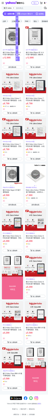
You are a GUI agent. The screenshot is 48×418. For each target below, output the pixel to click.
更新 (39, 403)
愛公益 (17, 55)
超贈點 (41, 13)
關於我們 (23, 409)
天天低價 (17, 32)
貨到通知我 (12, 67)
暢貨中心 (17, 23)
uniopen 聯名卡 (27, 13)
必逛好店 (17, 41)
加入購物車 (37, 67)
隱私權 (24, 414)
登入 (35, 3)
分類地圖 (32, 414)
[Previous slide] (3, 37)
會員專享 (17, 50)
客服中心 (15, 409)
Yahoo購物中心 (14, 3)
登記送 (17, 19)
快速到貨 (17, 28)
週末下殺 (17, 46)
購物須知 (32, 409)
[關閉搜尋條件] (14, 8)
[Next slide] (21, 37)
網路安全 (16, 414)
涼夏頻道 (17, 37)
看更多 (17, 59)
